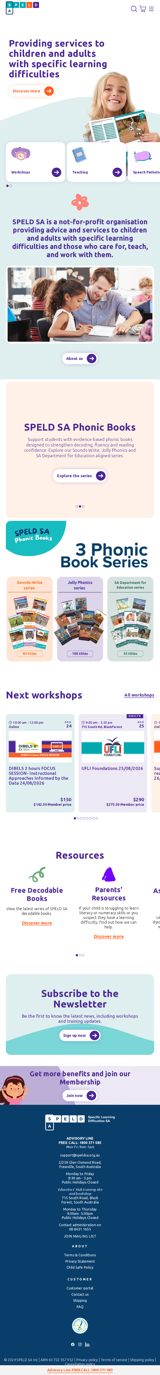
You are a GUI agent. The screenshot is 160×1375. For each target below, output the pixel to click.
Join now (74, 1095)
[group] (35, 162)
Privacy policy (87, 1360)
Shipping (80, 1300)
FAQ (80, 1307)
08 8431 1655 (80, 1229)
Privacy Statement (80, 1261)
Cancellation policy (80, 1364)
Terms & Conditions (80, 1255)
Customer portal (80, 1288)
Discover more (26, 91)
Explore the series (74, 475)
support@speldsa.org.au (80, 1155)
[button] (134, 9)
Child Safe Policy (80, 1267)
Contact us (80, 1294)
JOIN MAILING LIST (80, 1236)
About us (74, 358)
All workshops (139, 694)
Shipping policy (142, 1360)
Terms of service (114, 1360)
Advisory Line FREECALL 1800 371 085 (80, 1370)
